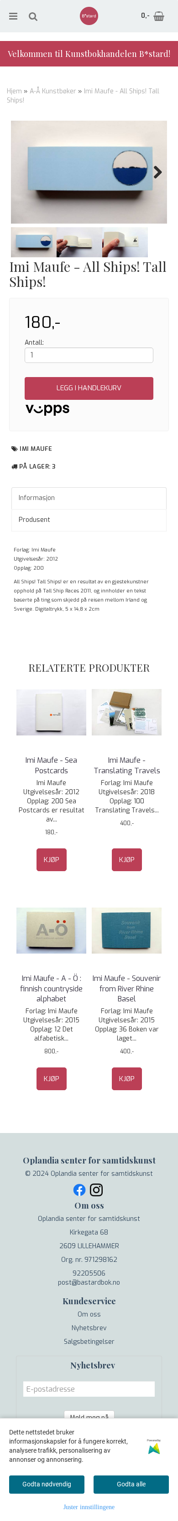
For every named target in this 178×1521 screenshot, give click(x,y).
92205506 (89, 1273)
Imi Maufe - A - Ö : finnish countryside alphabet (51, 989)
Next (153, 172)
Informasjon (37, 498)
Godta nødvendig (46, 1484)
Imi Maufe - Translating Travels (127, 765)
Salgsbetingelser (89, 1341)
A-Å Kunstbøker (53, 91)
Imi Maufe (36, 449)
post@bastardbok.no (89, 1282)
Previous (25, 172)
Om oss (89, 1314)
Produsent (34, 520)
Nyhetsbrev (89, 1328)
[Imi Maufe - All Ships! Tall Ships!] (89, 172)
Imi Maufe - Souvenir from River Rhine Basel (127, 989)
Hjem (14, 91)
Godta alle (131, 1484)
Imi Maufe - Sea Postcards (51, 765)
